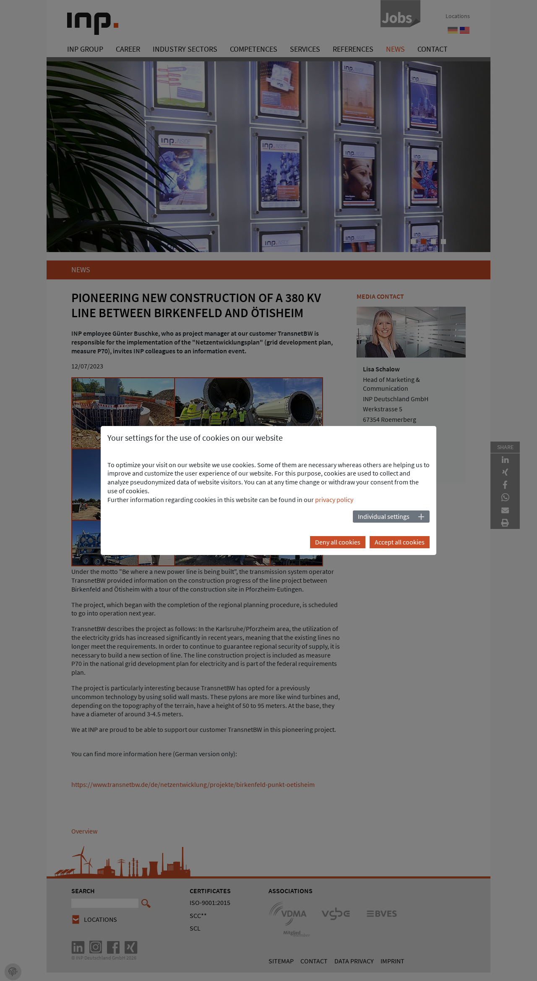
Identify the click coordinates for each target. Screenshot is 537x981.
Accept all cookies (400, 542)
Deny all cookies (337, 542)
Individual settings (383, 516)
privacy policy (334, 499)
